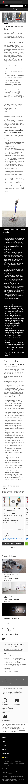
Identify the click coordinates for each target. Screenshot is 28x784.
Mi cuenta (4, 745)
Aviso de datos (21, 763)
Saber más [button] (11, 539)
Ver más (13, 547)
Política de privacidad (5, 761)
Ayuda (3, 741)
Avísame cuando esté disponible (13, 543)
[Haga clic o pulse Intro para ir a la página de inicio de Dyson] (6, 6)
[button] (13, 501)
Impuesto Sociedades (5, 765)
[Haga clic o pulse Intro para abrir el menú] (2, 6)
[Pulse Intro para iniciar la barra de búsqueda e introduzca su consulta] (16, 6)
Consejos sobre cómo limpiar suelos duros (8, 9)
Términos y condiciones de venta (15, 761)
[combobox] (12, 2)
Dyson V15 (12, 315)
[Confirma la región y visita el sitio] (25, 1)
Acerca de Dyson (5, 753)
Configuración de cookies (14, 763)
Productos (4, 737)
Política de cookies (5, 763)
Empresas (4, 749)
